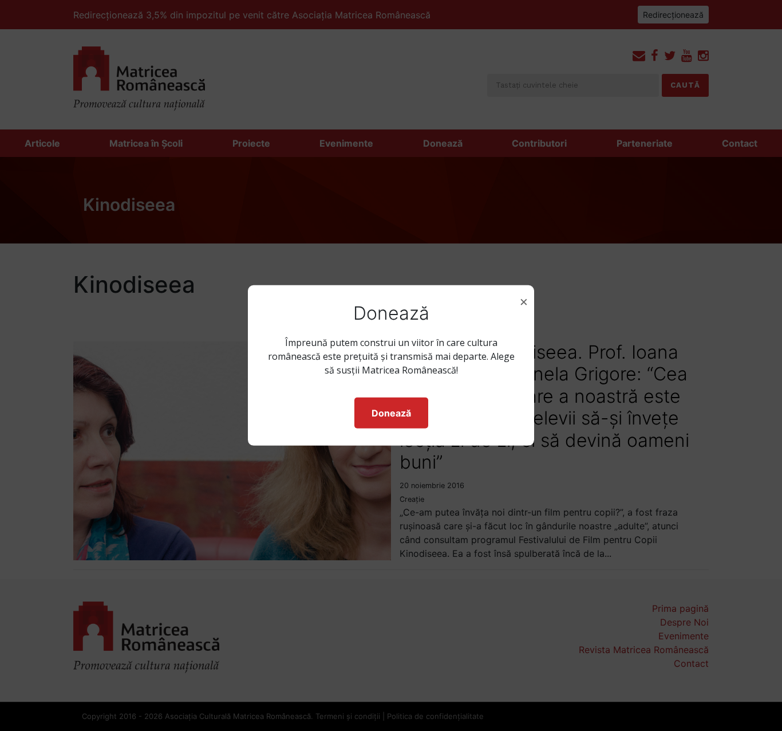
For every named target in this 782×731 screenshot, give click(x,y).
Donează (391, 413)
